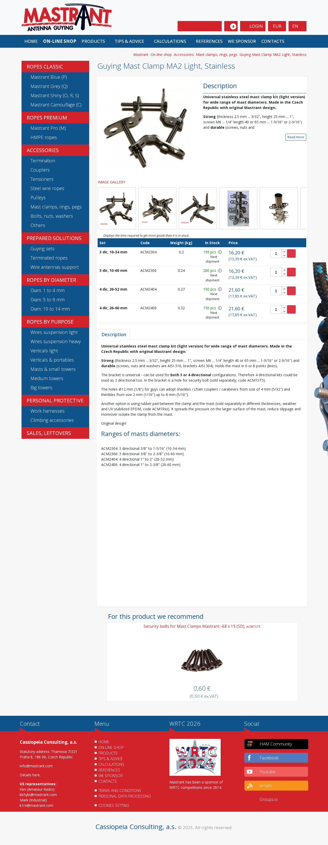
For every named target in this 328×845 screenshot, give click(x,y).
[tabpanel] (202, 473)
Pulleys (38, 197)
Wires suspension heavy (55, 341)
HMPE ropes (43, 137)
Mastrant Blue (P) (48, 77)
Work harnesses (47, 411)
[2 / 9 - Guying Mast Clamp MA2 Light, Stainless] (117, 208)
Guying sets (42, 248)
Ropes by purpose (50, 321)
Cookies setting (113, 805)
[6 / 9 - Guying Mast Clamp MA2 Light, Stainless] (279, 208)
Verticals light (44, 350)
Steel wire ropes (47, 188)
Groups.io (269, 799)
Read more (296, 137)
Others (37, 225)
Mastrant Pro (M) (48, 128)
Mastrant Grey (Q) (49, 86)
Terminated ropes (49, 258)
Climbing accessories (52, 420)
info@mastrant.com (36, 765)
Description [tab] (113, 334)
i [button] (219, 252)
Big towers (41, 387)
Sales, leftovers (49, 433)
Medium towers (46, 378)
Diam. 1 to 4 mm (47, 290)
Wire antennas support (54, 267)
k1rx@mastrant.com (36, 805)
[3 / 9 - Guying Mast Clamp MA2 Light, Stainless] (157, 208)
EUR (277, 26)
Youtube (267, 771)
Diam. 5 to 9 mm (47, 299)
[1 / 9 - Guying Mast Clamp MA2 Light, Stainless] (146, 127)
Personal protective (55, 400)
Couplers (40, 170)
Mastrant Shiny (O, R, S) (54, 95)
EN (295, 26)
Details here (30, 774)
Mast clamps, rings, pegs (56, 207)
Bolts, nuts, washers (51, 216)
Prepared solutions (54, 238)
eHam (266, 785)
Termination (42, 160)
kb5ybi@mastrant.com (38, 794)
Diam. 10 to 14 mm (50, 309)
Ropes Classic (45, 66)
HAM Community (276, 744)
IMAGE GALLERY (112, 182)
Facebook (269, 758)
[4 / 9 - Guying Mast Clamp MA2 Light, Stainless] (198, 208)
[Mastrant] (67, 17)
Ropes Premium (47, 117)
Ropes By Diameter (51, 279)
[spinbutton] (279, 254)
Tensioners (42, 179)
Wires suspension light (54, 332)
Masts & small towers (53, 369)
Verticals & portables (52, 360)
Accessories (43, 150)
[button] (95, 41)
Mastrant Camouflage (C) (55, 105)
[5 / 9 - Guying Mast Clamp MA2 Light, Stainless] (238, 208)
